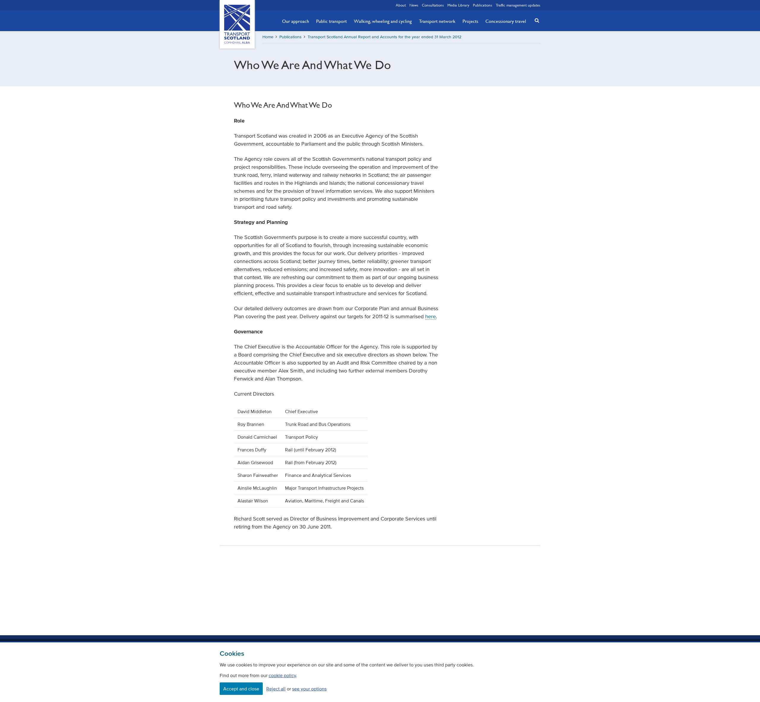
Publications (482, 5)
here (430, 316)
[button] (535, 20)
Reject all (276, 688)
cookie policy (282, 675)
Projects (470, 21)
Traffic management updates (518, 5)
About (401, 5)
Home (267, 37)
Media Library (458, 5)
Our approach (295, 21)
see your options (309, 688)
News (413, 5)
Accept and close (241, 688)
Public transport (331, 21)
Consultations (433, 5)
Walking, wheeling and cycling (383, 21)
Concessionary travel (505, 21)
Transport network (437, 21)
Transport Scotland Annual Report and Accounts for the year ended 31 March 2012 (384, 37)
